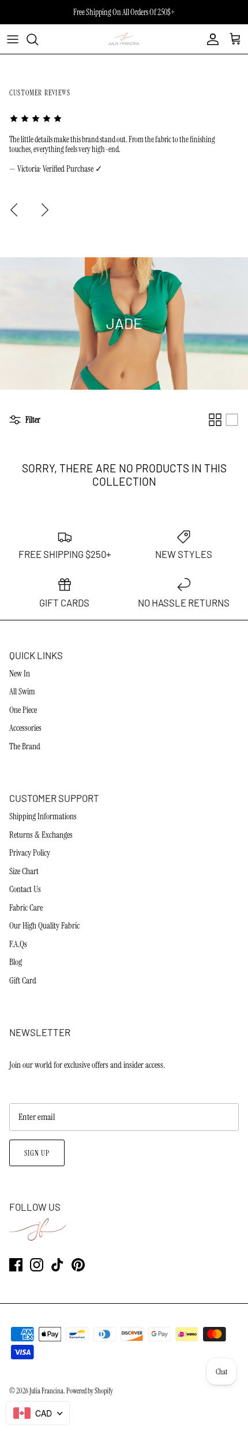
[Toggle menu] (12, 39)
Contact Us (25, 889)
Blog (15, 962)
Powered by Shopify (89, 1391)
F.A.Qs (18, 944)
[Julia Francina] (124, 39)
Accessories (25, 728)
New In (19, 673)
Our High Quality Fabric (44, 925)
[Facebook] (15, 1264)
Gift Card (22, 980)
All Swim (22, 691)
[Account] (210, 39)
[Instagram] (36, 1264)
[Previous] (14, 210)
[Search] (38, 39)
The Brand (24, 746)
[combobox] (38, 1413)
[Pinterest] (78, 1264)
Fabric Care (26, 908)
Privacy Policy (29, 853)
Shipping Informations (43, 816)
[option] (124, 144)
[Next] (45, 210)
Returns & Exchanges (41, 835)
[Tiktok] (57, 1264)
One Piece (23, 710)
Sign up (37, 1153)
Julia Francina (46, 1391)
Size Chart (24, 871)
